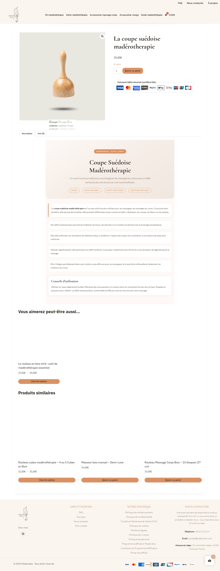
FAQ (180, 3)
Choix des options (39, 381)
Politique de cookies (139, 525)
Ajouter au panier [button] (110, 480)
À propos (213, 3)
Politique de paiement (139, 539)
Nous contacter (195, 3)
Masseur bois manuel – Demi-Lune (102, 462)
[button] (102, 36)
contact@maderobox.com (200, 538)
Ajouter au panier (133, 70)
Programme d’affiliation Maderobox (139, 543)
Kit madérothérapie (54, 15)
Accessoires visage (129, 15)
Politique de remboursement (139, 512)
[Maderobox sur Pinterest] (23, 533)
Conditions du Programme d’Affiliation (139, 548)
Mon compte (81, 525)
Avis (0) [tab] (41, 133)
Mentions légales (139, 530)
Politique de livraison (139, 534)
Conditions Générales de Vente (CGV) (139, 521)
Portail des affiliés (139, 552)
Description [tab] (27, 133)
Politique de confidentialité (139, 516)
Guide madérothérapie (151, 15)
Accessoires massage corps (103, 15)
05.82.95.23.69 (202, 531)
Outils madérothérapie (76, 15)
